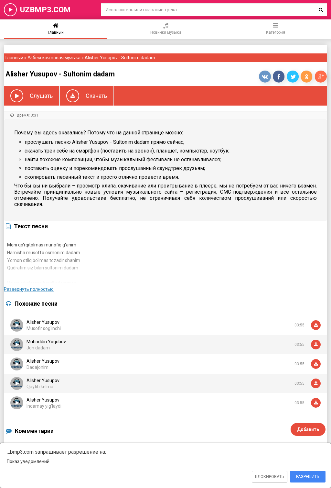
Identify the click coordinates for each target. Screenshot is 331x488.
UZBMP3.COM (45, 9)
